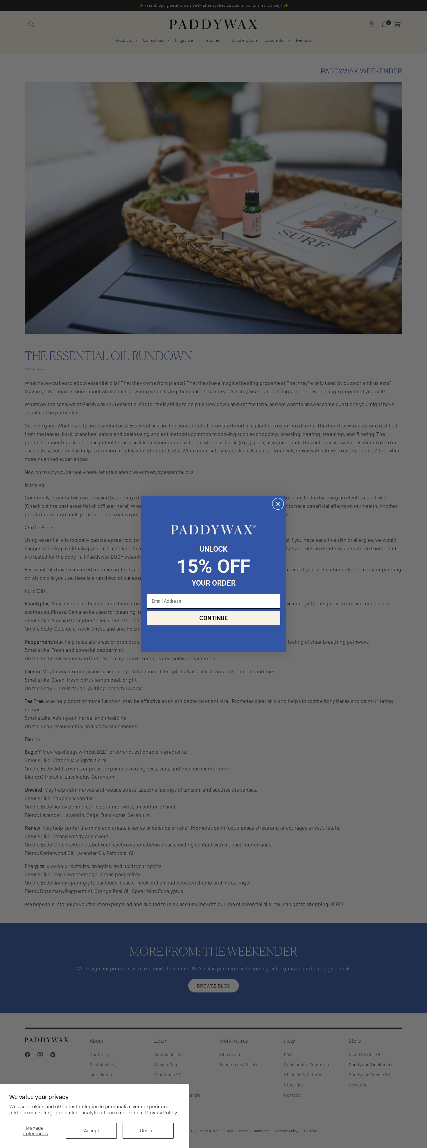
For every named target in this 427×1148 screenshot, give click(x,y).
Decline (148, 1130)
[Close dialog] (278, 504)
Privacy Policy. (161, 1112)
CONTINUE (213, 618)
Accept (91, 1130)
